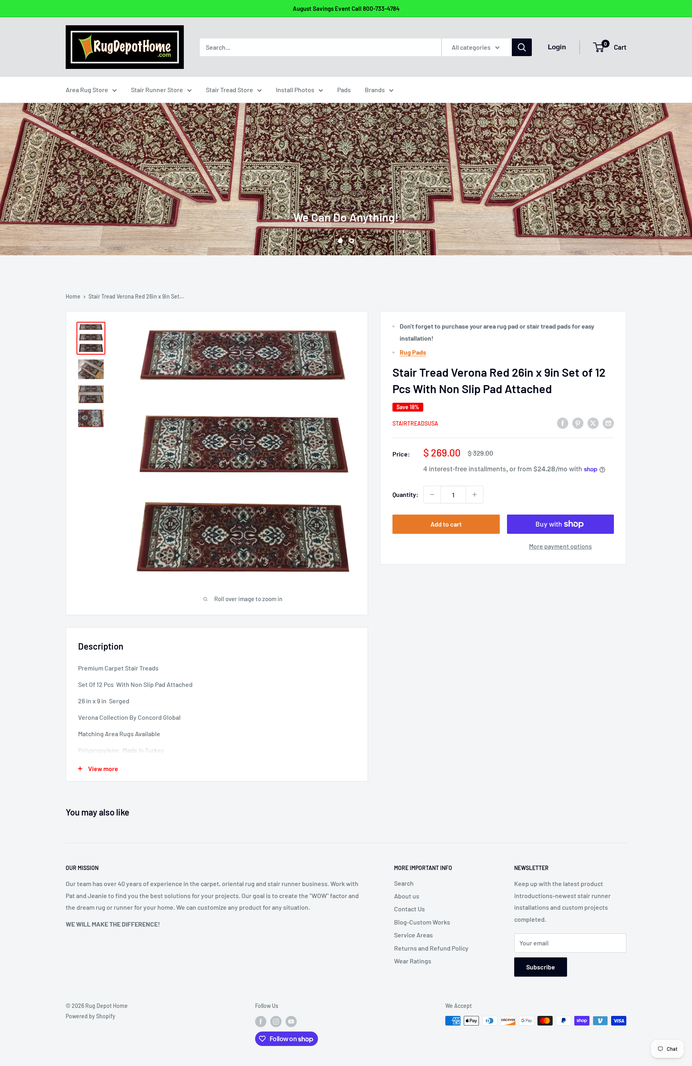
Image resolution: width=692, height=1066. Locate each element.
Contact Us (409, 909)
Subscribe (540, 967)
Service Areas (413, 935)
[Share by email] (608, 422)
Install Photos (295, 89)
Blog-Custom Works (422, 922)
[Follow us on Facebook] (260, 1021)
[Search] (522, 47)
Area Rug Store (87, 89)
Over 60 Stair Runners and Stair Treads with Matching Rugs (346, 182)
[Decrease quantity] (432, 494)
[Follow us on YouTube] (291, 1021)
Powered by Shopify (90, 1016)
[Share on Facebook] (562, 422)
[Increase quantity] (474, 494)
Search (404, 883)
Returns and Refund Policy (431, 948)
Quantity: (405, 494)
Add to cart (446, 524)
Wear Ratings (412, 961)
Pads (344, 89)
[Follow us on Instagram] (276, 1021)
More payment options (560, 546)
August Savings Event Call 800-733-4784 (346, 8)
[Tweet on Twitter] (593, 422)
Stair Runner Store (157, 89)
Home (73, 296)
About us (406, 896)
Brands (375, 89)
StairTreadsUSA (415, 423)
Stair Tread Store (229, 89)
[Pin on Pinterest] (577, 422)
